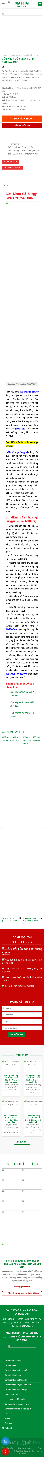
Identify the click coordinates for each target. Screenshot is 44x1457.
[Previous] (1, 832)
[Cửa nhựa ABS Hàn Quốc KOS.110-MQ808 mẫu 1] (32, 826)
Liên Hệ (26, 1445)
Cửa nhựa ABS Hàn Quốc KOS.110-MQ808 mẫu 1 (30, 921)
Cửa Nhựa (16, 55)
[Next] (42, 832)
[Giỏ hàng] (40, 4)
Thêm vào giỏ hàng (22, 125)
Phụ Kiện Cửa (36, 1443)
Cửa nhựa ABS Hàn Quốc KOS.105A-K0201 (9, 920)
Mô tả (6, 185)
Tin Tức (19, 1445)
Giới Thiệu (15, 1441)
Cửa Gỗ (23, 1441)
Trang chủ (6, 55)
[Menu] (3, 4)
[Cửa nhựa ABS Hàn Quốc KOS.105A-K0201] (11, 826)
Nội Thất (20, 1443)
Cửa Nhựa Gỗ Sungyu (30, 55)
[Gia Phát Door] (21, 4)
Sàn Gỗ (27, 1443)
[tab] (22, 185)
